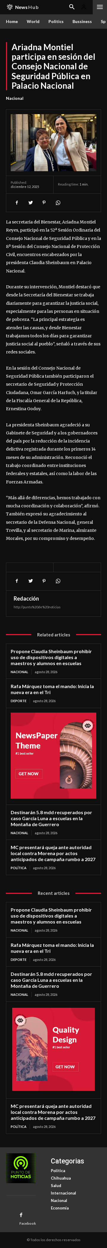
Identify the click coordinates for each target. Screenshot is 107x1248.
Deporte (18, 701)
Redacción (26, 598)
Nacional (14, 98)
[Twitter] (30, 203)
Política (18, 868)
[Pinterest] (44, 203)
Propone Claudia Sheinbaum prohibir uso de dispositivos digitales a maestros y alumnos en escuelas (51, 657)
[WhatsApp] (58, 203)
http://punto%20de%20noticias (37, 607)
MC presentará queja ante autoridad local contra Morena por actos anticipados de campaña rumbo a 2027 (53, 853)
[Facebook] (17, 203)
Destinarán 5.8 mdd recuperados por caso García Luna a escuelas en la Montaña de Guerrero (51, 818)
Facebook (27, 1223)
